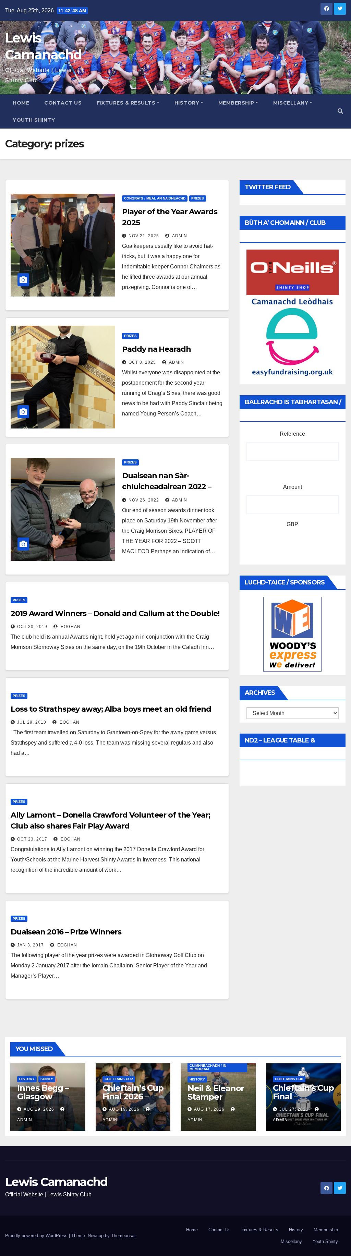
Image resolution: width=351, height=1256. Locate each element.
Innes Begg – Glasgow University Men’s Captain (45, 1101)
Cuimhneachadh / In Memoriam (208, 1067)
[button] (340, 111)
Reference (292, 434)
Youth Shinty (34, 120)
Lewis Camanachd (56, 1182)
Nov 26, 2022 (144, 500)
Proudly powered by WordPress (37, 1235)
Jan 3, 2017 (30, 945)
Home (21, 103)
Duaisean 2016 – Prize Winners (66, 932)
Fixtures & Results (126, 103)
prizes (197, 198)
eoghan (70, 626)
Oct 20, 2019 (32, 626)
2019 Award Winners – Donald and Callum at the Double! (115, 613)
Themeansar (123, 1235)
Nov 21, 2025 (144, 235)
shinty (46, 1079)
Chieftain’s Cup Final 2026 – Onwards (133, 1096)
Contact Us (63, 103)
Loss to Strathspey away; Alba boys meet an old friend (111, 709)
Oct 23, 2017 (32, 839)
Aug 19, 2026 (39, 1109)
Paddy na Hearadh (156, 349)
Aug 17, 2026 (209, 1109)
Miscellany (290, 103)
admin (179, 235)
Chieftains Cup (119, 1079)
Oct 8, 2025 (142, 362)
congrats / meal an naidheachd (154, 198)
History (186, 103)
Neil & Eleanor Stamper (215, 1092)
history (27, 1079)
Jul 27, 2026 (293, 1109)
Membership (236, 103)
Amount (292, 487)
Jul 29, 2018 (31, 722)
